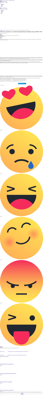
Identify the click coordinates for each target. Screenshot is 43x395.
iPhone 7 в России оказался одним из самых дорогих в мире (6, 390)
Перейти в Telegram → (22, 83)
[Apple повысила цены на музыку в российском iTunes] (5, 380)
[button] (0, 7)
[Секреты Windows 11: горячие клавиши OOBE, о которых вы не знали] (5, 372)
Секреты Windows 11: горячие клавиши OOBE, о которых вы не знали (8, 373)
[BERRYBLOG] (3, 1)
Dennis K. (1, 34)
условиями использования (11, 0)
